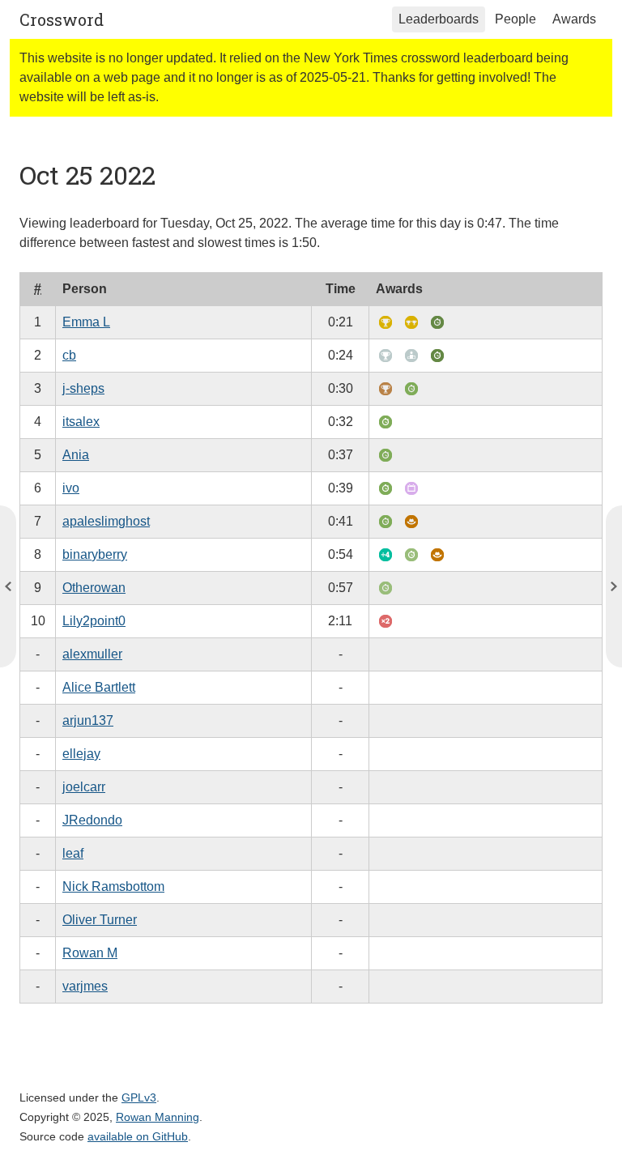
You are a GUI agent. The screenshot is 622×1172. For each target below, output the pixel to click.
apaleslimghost (106, 521)
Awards (574, 19)
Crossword (61, 19)
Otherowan (94, 588)
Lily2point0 (94, 621)
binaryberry (94, 554)
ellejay (81, 754)
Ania (75, 455)
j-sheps (83, 388)
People (515, 19)
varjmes (85, 986)
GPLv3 (138, 1097)
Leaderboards (438, 19)
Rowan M (89, 953)
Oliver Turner (99, 920)
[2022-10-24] (614, 586)
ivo (70, 488)
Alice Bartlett (98, 687)
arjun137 (87, 720)
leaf (72, 853)
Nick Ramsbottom (113, 886)
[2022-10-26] (8, 586)
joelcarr (83, 787)
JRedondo (92, 820)
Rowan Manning (157, 1116)
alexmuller (92, 654)
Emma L (86, 322)
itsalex (81, 421)
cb (69, 355)
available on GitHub (137, 1136)
